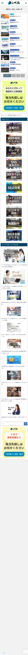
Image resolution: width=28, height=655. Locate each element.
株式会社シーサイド (15, 70)
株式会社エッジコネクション (17, 51)
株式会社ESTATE (14, 28)
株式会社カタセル (14, 22)
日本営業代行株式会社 (15, 64)
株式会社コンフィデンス (16, 46)
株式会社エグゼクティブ (16, 40)
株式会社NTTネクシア (15, 16)
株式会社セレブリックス (16, 34)
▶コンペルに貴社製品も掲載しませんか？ (11, 115)
